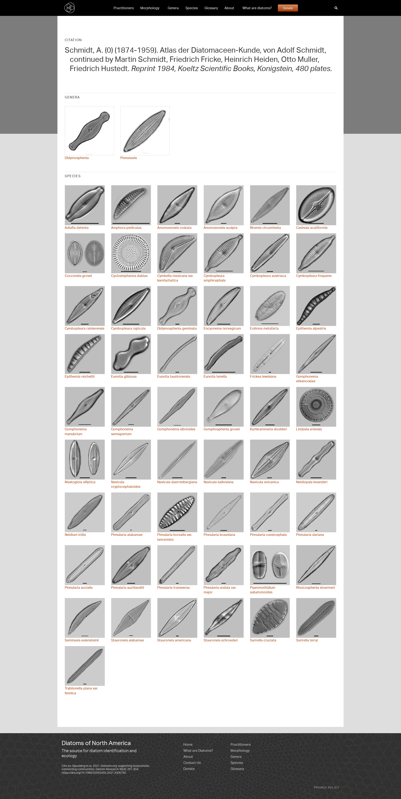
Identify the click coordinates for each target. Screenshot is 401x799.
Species (191, 8)
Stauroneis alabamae (127, 640)
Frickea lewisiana (263, 376)
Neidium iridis (75, 535)
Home (188, 744)
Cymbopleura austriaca (268, 276)
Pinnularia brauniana (219, 535)
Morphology (149, 8)
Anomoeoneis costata (174, 228)
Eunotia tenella (215, 376)
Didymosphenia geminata (177, 328)
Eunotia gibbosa (124, 376)
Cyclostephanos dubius (129, 276)
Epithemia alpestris (311, 328)
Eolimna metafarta (264, 328)
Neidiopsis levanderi (311, 482)
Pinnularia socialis (79, 587)
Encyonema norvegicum (222, 328)
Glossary (211, 8)
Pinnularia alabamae (126, 535)
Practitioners (124, 8)
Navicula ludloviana (218, 482)
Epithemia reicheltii (80, 376)
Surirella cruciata (263, 640)
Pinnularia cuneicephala (268, 535)
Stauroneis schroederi (221, 640)
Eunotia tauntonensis (173, 376)
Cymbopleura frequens (313, 276)
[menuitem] (123, 8)
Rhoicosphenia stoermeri (315, 587)
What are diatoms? (257, 8)
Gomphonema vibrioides (176, 429)
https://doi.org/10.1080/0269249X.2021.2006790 (94, 772)
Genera (173, 8)
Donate (288, 8)
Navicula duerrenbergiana (177, 482)
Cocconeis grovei (78, 276)
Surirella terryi (307, 640)
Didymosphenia (77, 158)
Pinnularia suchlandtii (127, 587)
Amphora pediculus (126, 228)
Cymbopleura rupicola (128, 328)
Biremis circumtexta (265, 228)
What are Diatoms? (198, 750)
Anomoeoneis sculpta (220, 228)
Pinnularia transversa (173, 587)
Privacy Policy (326, 787)
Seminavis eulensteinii (82, 640)
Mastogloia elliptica (80, 482)
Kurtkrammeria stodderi (268, 429)
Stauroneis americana (174, 640)
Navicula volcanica (264, 482)
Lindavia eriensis (309, 429)
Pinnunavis (128, 158)
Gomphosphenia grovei (222, 429)
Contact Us (192, 763)
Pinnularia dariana (310, 535)
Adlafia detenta (77, 228)
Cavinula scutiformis (311, 228)
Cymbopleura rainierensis (84, 328)
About (229, 8)
